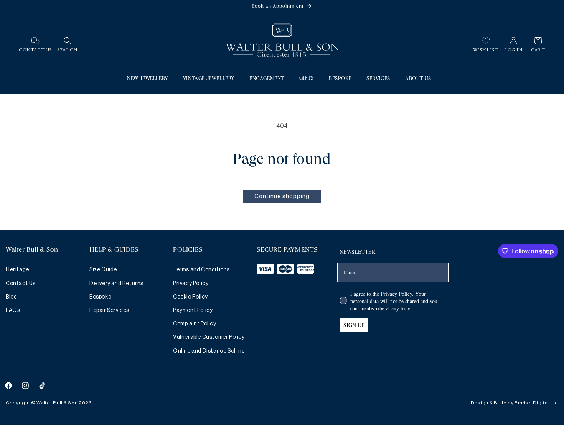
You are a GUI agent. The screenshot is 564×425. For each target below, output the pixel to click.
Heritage (17, 269)
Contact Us (21, 283)
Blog (11, 297)
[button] (67, 40)
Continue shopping (282, 196)
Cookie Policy (190, 297)
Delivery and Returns (116, 283)
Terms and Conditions (201, 269)
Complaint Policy (194, 324)
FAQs (13, 310)
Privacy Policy (190, 283)
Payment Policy (193, 310)
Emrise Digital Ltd (536, 402)
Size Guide (103, 269)
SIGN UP (353, 324)
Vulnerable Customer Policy (209, 337)
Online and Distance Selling (209, 351)
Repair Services (109, 310)
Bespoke (100, 297)
